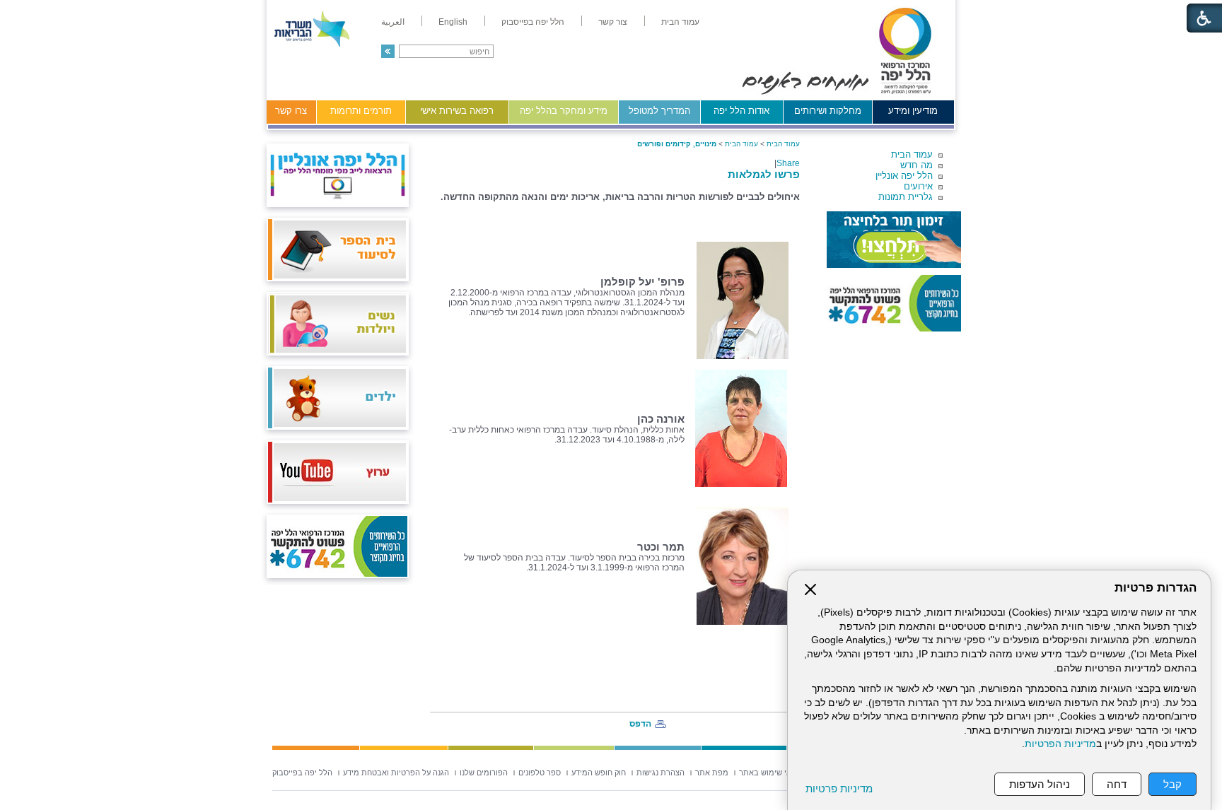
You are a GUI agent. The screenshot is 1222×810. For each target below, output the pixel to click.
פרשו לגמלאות (764, 174)
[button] (388, 51)
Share (788, 163)
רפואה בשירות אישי (457, 110)
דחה (1117, 784)
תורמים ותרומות (361, 110)
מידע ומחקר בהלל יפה (563, 110)
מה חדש (916, 165)
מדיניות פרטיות (839, 788)
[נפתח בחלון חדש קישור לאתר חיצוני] (894, 239)
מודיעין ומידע (913, 110)
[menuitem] (680, 22)
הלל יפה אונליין (904, 175)
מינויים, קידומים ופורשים (676, 144)
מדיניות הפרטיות (1060, 744)
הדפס (640, 724)
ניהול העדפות (1039, 784)
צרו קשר (291, 110)
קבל (1172, 784)
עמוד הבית (912, 154)
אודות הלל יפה (741, 110)
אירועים (918, 186)
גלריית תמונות (905, 197)
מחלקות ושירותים (827, 110)
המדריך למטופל (659, 110)
